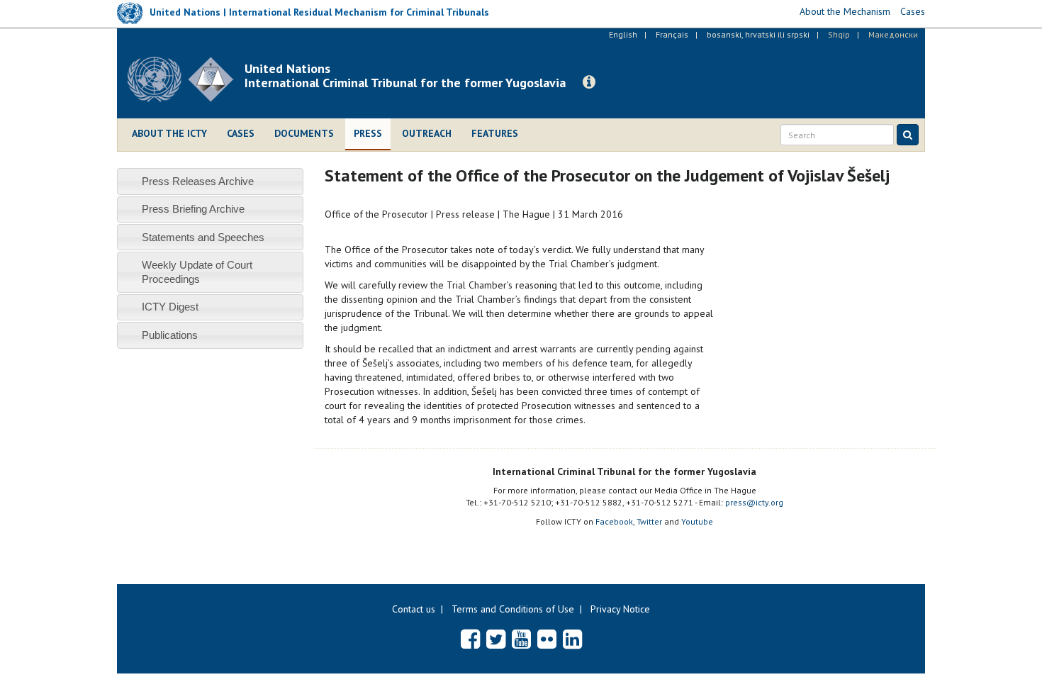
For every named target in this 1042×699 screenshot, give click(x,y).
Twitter (649, 521)
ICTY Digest (170, 307)
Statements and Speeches (203, 237)
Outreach (427, 133)
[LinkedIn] (572, 639)
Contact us (413, 609)
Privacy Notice (620, 609)
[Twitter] (495, 639)
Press (368, 133)
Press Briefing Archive (193, 209)
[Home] (186, 79)
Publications (170, 335)
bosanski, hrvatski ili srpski (758, 34)
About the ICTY (169, 133)
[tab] (210, 181)
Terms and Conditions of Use (513, 609)
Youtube (697, 521)
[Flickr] (546, 639)
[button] (589, 82)
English (623, 34)
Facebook (614, 521)
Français (672, 34)
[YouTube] (521, 639)
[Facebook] (470, 639)
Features (494, 133)
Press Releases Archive (198, 181)
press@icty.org (754, 502)
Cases (240, 133)
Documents (304, 133)
